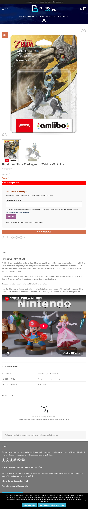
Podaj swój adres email (13, 200)
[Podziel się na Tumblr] (23, 237)
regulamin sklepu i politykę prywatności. (17, 212)
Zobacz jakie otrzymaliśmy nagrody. (15, 486)
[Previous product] (45, 20)
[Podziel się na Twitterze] (11, 237)
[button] (5, 8)
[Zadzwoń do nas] (19, 460)
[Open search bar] (11, 10)
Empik (26, 481)
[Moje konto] (81, 8)
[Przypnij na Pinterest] (19, 237)
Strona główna (26, 16)
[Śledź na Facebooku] (3, 460)
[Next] (82, 83)
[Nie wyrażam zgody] (85, 501)
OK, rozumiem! (30, 505)
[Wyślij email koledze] (15, 237)
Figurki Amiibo (62, 16)
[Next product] (42, 20)
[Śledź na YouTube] (23, 460)
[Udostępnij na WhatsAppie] (3, 237)
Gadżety (40, 16)
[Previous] (6, 83)
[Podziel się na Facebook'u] (7, 237)
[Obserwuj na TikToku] (11, 460)
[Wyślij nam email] (15, 460)
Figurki (49, 16)
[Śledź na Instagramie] (7, 460)
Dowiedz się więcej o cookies (52, 505)
